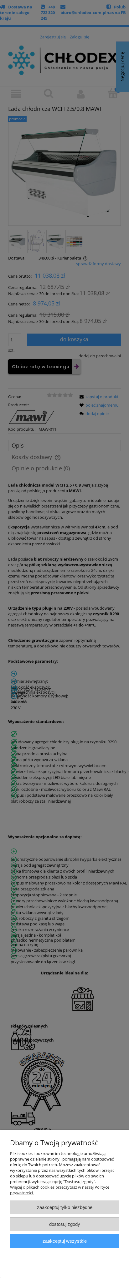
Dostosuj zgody (64, 1224)
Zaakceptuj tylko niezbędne (64, 1207)
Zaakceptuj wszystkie (65, 1241)
